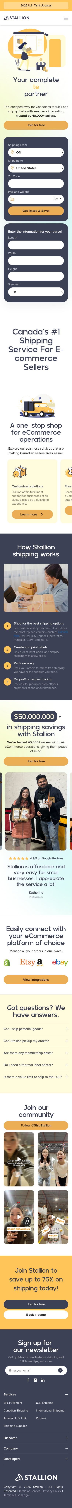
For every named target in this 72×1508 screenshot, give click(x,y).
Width (12, 253)
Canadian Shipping (16, 1411)
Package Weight (18, 192)
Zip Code (14, 176)
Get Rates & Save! (36, 210)
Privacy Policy (52, 1491)
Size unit (13, 284)
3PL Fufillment (13, 1403)
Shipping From (17, 145)
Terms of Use (12, 1495)
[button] (32, 514)
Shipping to (15, 161)
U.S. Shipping (44, 1403)
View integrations (36, 979)
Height (12, 269)
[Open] (19, 1159)
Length (12, 238)
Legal (25, 1495)
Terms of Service (30, 1491)
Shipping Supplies (15, 1426)
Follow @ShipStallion (36, 1125)
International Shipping (50, 1411)
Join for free (36, 125)
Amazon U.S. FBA (15, 1418)
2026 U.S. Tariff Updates (36, 5)
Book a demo (36, 1314)
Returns (41, 1418)
